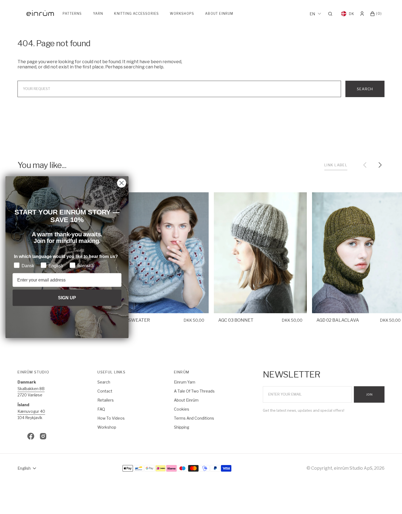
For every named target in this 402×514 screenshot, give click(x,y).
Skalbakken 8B (31, 388)
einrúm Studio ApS (353, 468)
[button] (332, 14)
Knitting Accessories (136, 13)
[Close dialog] (121, 183)
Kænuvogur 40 (31, 411)
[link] (162, 252)
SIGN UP (67, 297)
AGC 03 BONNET (236, 320)
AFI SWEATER (135, 320)
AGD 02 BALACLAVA (337, 320)
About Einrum (219, 13)
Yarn (98, 13)
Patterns (72, 13)
